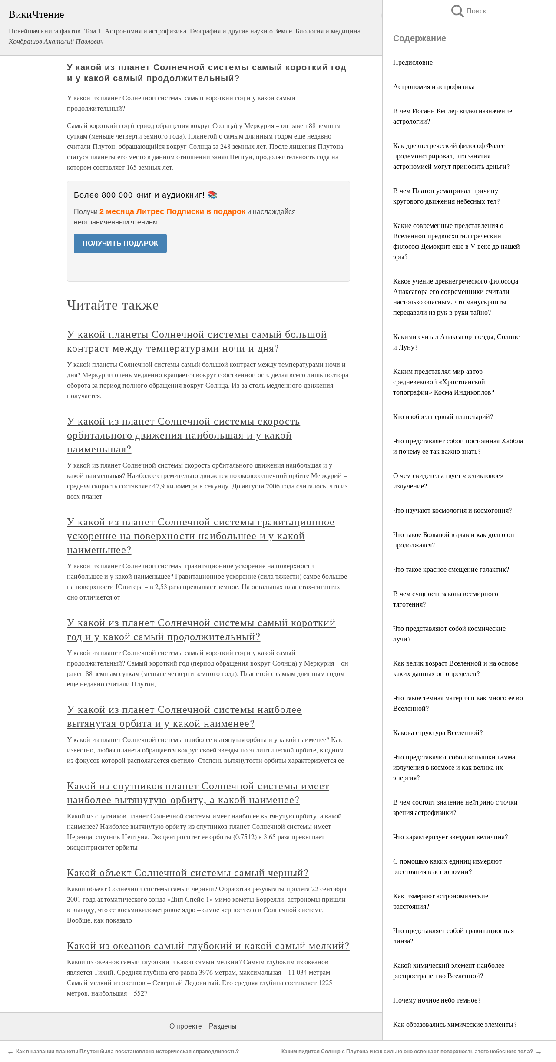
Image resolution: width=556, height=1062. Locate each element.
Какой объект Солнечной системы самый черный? (188, 872)
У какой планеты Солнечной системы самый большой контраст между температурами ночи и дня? (197, 341)
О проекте (185, 1026)
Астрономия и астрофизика (434, 86)
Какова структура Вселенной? (438, 732)
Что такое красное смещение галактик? (451, 569)
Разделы (223, 1026)
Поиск (468, 11)
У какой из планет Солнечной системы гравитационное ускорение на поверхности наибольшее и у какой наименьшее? (201, 535)
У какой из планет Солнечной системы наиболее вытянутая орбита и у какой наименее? (184, 716)
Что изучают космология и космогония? (452, 510)
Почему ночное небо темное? (436, 999)
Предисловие (413, 61)
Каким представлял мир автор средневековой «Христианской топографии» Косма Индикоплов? (443, 381)
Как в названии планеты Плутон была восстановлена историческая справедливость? (127, 1052)
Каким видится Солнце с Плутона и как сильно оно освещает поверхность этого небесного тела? (407, 1052)
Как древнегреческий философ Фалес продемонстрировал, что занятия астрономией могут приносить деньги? (451, 156)
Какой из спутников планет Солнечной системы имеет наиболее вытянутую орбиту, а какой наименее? (198, 792)
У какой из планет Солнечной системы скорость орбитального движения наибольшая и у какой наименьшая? (183, 434)
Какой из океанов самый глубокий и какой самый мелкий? (208, 945)
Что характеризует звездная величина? (450, 836)
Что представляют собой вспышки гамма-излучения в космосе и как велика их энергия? (455, 767)
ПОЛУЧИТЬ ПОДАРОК (120, 243)
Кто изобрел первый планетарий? (443, 416)
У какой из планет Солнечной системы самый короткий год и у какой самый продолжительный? (201, 629)
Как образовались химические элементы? (454, 1024)
